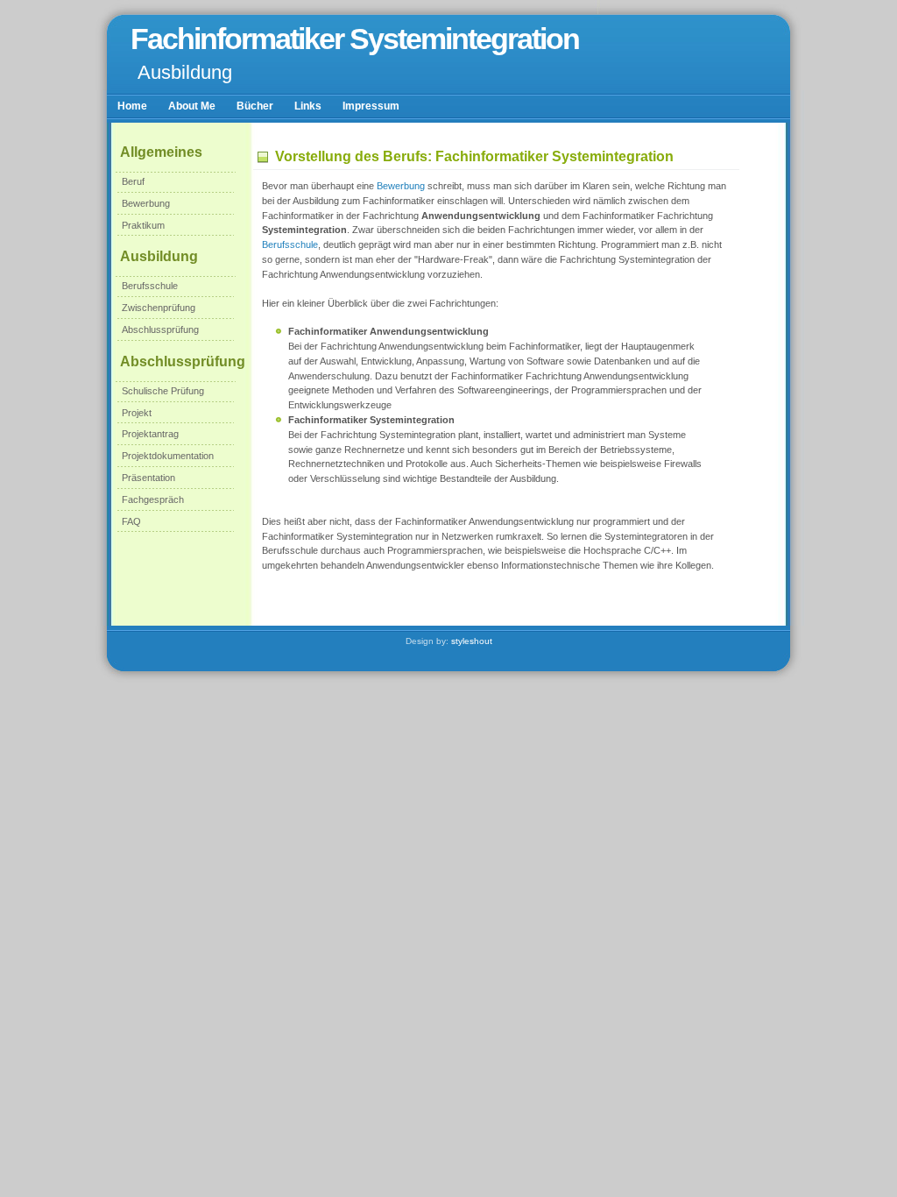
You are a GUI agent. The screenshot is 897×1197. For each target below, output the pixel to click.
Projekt (137, 412)
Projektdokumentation (168, 455)
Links (307, 106)
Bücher (255, 106)
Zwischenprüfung (158, 307)
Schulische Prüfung (163, 391)
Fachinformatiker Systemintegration (355, 38)
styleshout (471, 641)
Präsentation (148, 477)
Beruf (133, 181)
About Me (191, 106)
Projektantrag (150, 434)
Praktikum (143, 225)
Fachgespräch (153, 499)
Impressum (371, 106)
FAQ (131, 521)
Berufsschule (150, 285)
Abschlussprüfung (160, 329)
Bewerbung (146, 203)
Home (132, 106)
